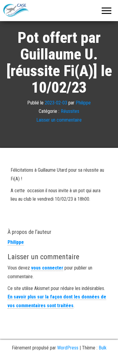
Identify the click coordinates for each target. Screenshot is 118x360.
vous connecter (47, 268)
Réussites (70, 111)
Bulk (103, 348)
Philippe (83, 103)
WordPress (67, 348)
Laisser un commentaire (59, 120)
